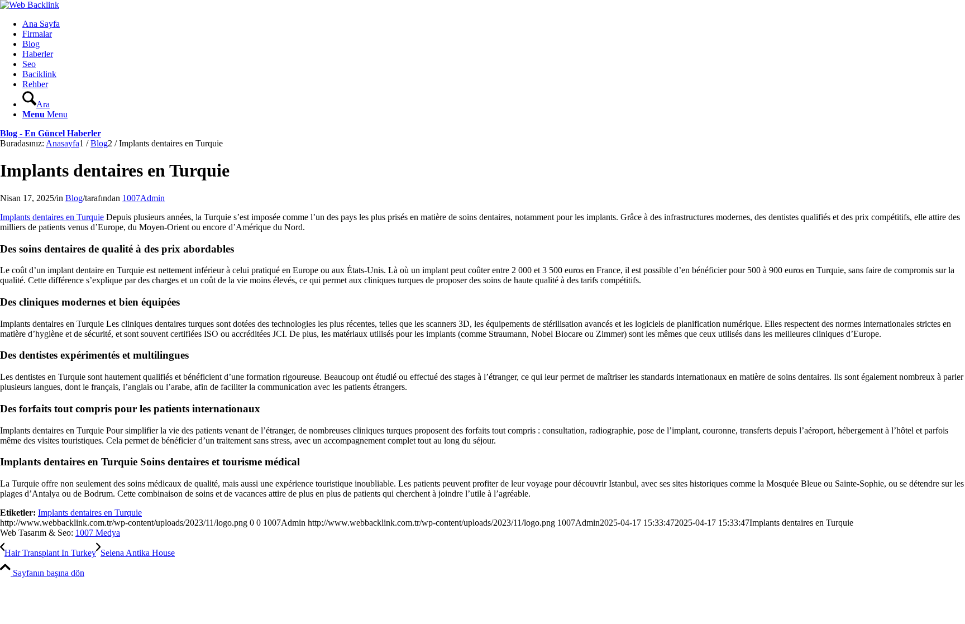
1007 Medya (97, 532)
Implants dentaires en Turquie (52, 217)
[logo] (29, 4)
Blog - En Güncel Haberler (50, 133)
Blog (74, 198)
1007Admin (143, 198)
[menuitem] (493, 24)
